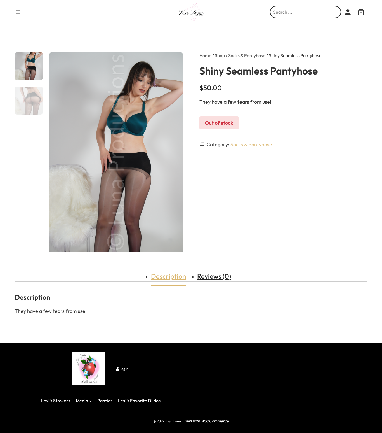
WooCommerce (215, 420)
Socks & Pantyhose (246, 55)
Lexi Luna (173, 421)
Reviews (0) (214, 276)
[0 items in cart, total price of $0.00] (361, 12)
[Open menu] (18, 12)
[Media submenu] (90, 400)
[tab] (168, 276)
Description (168, 276)
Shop (220, 55)
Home (205, 55)
